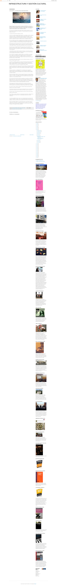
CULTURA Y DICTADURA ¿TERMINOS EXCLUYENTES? (43, 20)
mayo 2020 (38, 135)
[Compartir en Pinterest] (30, 107)
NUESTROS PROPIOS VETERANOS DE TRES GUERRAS (43, 37)
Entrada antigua (32, 134)
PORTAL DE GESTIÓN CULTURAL (40, 161)
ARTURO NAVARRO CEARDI (43, 78)
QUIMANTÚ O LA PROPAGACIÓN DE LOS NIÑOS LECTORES (43, 24)
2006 (37, 157)
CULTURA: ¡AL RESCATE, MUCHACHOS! (40, 138)
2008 (37, 155)
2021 (37, 128)
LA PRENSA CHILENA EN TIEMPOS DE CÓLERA (43, 45)
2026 (37, 123)
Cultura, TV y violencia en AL (39, 160)
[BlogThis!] (27, 107)
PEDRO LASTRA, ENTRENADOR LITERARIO (43, 50)
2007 (37, 156)
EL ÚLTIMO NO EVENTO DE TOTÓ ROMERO (43, 11)
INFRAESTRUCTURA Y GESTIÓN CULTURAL (27, 4)
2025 (37, 124)
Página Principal (22, 134)
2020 (37, 129)
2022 (37, 127)
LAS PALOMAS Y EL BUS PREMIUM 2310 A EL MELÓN (43, 29)
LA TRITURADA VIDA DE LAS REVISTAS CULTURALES (43, 33)
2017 (37, 145)
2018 (37, 144)
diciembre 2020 (39, 130)
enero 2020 (38, 142)
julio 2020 (38, 134)
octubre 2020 (38, 132)
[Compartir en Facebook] (29, 107)
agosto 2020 (38, 133)
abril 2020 (38, 140)
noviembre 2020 (39, 131)
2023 (37, 126)
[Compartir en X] (28, 107)
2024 (37, 125)
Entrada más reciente (12, 134)
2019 (37, 143)
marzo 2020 (38, 141)
